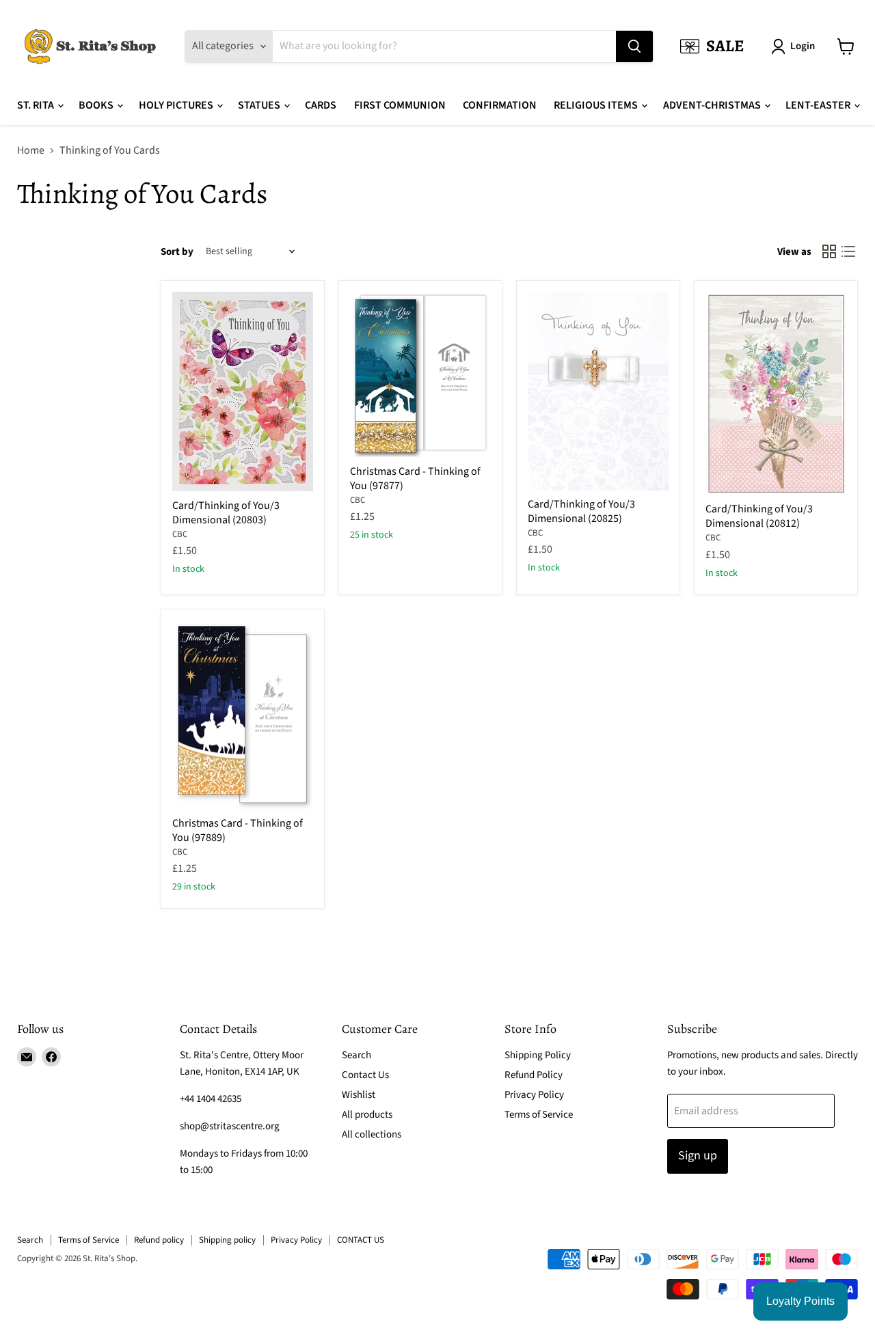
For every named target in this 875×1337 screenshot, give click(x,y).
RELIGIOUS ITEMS (597, 105)
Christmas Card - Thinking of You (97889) (237, 830)
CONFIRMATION (500, 105)
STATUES (260, 105)
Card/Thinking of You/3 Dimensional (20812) (759, 516)
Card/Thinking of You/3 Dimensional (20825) (581, 511)
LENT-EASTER (818, 105)
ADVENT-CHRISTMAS (713, 105)
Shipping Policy (537, 1055)
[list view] (848, 251)
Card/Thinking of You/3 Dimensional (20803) (226, 512)
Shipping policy (227, 1240)
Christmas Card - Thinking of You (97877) (415, 478)
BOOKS (97, 105)
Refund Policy (533, 1075)
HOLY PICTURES (177, 105)
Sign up (697, 1155)
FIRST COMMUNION (400, 105)
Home (30, 150)
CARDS (320, 105)
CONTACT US (360, 1240)
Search (356, 1055)
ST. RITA (36, 105)
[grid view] (829, 251)
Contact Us (365, 1075)
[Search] (634, 46)
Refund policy (159, 1240)
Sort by (177, 252)
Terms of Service (538, 1114)
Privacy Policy (534, 1095)
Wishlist (358, 1095)
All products (367, 1114)
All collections (371, 1134)
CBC (179, 534)
